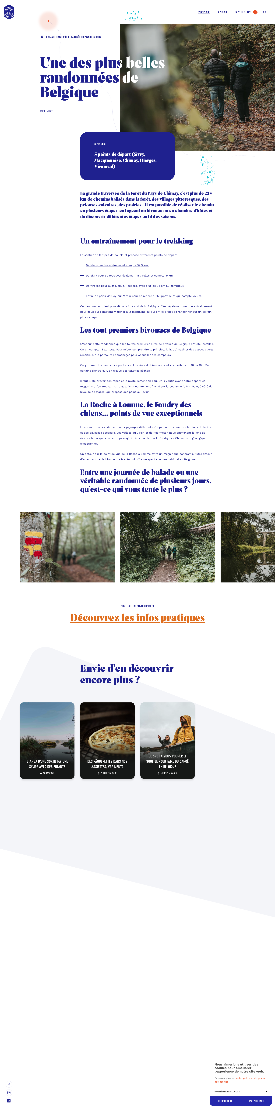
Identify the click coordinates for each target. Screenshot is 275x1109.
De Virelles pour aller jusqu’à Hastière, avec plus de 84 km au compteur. (135, 285)
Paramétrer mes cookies (227, 1091)
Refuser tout (225, 1101)
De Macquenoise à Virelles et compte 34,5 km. (117, 265)
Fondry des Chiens (171, 438)
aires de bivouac (162, 343)
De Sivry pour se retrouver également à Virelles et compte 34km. (129, 275)
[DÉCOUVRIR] (47, 740)
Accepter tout (256, 1101)
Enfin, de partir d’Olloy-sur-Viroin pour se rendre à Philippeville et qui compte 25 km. (144, 296)
